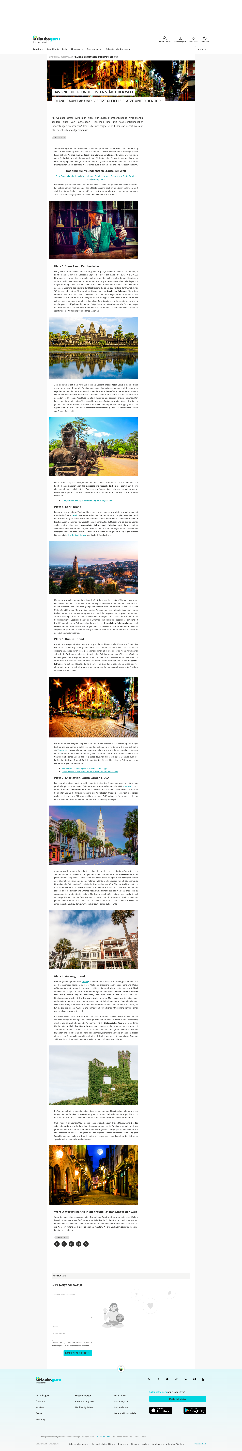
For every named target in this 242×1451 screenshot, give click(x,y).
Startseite (54, 57)
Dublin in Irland (102, 176)
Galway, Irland (98, 179)
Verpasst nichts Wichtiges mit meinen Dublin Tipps (84, 768)
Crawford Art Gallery (77, 535)
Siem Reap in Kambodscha (68, 176)
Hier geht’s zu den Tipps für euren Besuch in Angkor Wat (87, 501)
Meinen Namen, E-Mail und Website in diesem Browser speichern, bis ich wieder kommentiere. (72, 1344)
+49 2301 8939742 (103, 1436)
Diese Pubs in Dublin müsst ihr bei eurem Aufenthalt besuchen (90, 771)
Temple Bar (62, 750)
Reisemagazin (67, 57)
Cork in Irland (87, 176)
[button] (177, 1399)
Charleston (128, 786)
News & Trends (60, 138)
